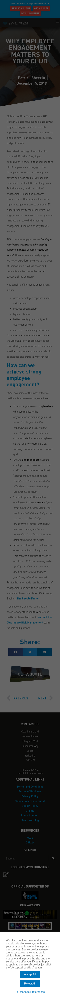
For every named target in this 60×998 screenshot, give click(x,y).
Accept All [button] (30, 974)
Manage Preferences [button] (32, 991)
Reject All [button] (30, 983)
